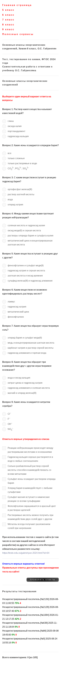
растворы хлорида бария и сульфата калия (30, 235)
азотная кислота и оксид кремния (25, 275)
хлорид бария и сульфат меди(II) (25, 337)
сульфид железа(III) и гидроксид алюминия (30, 281)
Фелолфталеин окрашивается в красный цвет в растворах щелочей (32, 508)
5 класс (8, 10)
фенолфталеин (16, 317)
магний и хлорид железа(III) (22, 393)
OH (10, 423)
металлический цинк (18, 312)
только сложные (16, 158)
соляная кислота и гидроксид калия (26, 225)
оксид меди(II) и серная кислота (24, 230)
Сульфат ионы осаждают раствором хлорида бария (31, 481)
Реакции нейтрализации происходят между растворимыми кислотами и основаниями (30, 450)
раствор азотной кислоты (21, 194)
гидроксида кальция (18, 136)
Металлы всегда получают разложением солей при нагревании (29, 526)
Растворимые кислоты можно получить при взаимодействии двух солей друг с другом (30, 517)
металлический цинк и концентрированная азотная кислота (30, 242)
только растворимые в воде (22, 163)
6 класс (8, 15)
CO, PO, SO (18, 168)
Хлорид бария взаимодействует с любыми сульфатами (30, 490)
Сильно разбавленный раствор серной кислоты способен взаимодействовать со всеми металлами (29, 470)
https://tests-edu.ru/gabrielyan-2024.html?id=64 (25, 553)
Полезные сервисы (18, 34)
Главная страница (17, 5)
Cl (9, 413)
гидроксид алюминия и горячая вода (27, 353)
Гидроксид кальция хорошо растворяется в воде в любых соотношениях (30, 459)
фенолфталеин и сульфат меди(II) (26, 265)
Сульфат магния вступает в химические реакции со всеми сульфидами (29, 499)
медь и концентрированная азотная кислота (31, 343)
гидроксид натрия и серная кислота (26, 270)
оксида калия (15, 126)
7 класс (8, 19)
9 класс (8, 29)
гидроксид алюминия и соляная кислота (29, 388)
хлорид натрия (15, 204)
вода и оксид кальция (19, 378)
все (9, 153)
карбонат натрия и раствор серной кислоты (30, 348)
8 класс (8, 24)
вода (10, 199)
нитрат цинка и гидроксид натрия (25, 383)
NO (10, 429)
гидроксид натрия (17, 306)
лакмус (11, 301)
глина (11, 121)
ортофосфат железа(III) (20, 189)
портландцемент (16, 131)
